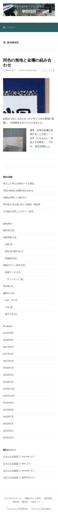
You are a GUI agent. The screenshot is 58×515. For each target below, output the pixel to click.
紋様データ (10, 272)
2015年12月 (9, 389)
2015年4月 (8, 437)
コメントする (48, 70)
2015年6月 (8, 423)
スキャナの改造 (10, 456)
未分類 (6, 286)
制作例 (6, 230)
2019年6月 (8, 340)
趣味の (6, 293)
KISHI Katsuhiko (28, 70)
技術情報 (7, 237)
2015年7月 (8, 416)
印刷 (7, 244)
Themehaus (46, 509)
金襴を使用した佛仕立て (15, 197)
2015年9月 (8, 402)
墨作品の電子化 (12, 251)
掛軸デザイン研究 (11, 265)
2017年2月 (8, 361)
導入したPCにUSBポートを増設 (18, 183)
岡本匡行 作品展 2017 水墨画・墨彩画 (21, 204)
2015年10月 (9, 395)
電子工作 (9, 314)
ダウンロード (13, 279)
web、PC (9, 300)
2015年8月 (8, 410)
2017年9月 (8, 347)
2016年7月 (8, 367)
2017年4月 (8, 354)
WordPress (23, 509)
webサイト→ (37, 502)
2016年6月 (8, 375)
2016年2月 (8, 382)
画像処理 (9, 258)
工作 (7, 307)
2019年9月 (8, 333)
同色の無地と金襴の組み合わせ (18, 190)
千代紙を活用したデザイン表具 (18, 211)
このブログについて (13, 498)
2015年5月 (8, 430)
